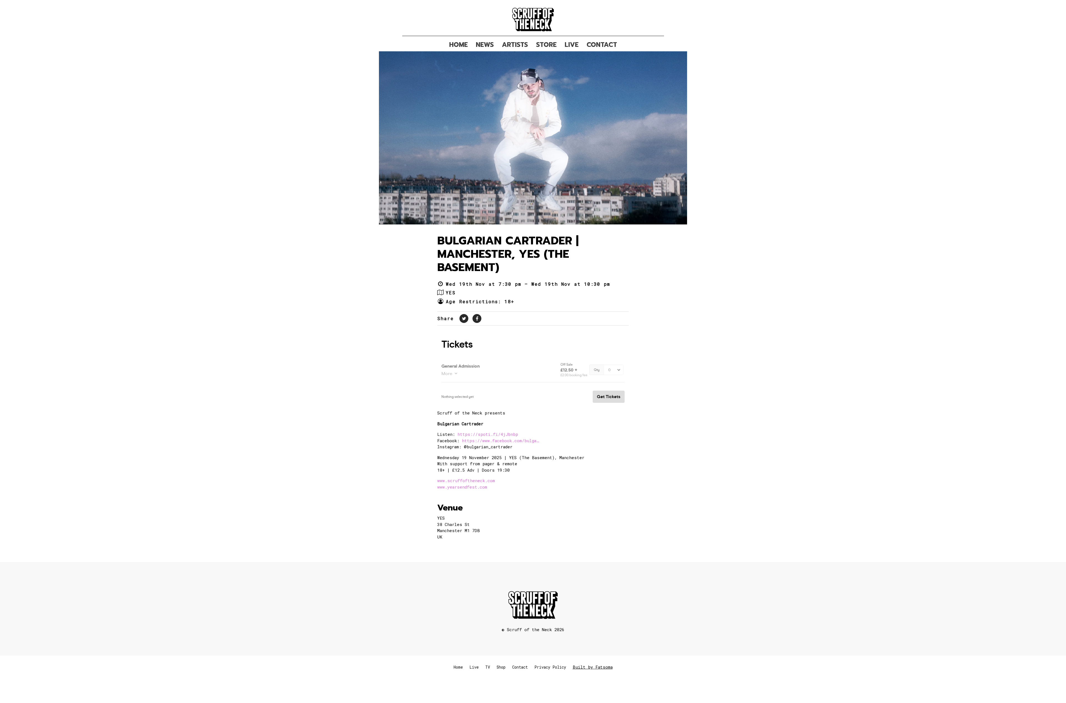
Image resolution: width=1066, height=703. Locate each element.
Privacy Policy (550, 667)
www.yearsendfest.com (462, 487)
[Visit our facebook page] (476, 318)
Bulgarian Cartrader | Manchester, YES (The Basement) (508, 254)
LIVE (572, 45)
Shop (501, 667)
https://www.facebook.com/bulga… (500, 440)
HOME (458, 45)
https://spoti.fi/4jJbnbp (487, 434)
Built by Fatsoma (593, 667)
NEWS (485, 45)
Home (458, 667)
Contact (520, 667)
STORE (546, 45)
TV (487, 667)
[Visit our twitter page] (463, 318)
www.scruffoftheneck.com (466, 480)
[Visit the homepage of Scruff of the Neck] (533, 18)
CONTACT (602, 45)
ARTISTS (515, 45)
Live (474, 667)
